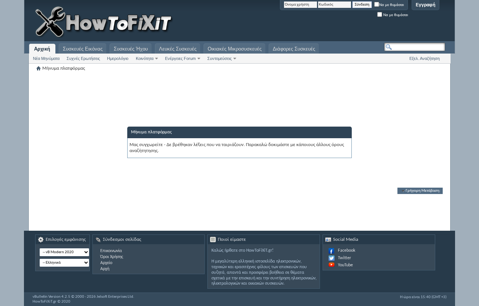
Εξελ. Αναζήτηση (424, 58)
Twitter (344, 258)
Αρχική (42, 49)
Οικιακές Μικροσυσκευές (235, 49)
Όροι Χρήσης (111, 257)
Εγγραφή (425, 4)
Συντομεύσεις (219, 58)
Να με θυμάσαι (391, 5)
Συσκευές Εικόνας (83, 49)
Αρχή (104, 269)
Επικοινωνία (111, 251)
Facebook (346, 250)
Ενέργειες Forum (180, 58)
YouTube (345, 265)
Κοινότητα (144, 58)
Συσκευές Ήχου (131, 49)
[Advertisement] (351, 22)
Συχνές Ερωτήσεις (83, 58)
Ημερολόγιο (117, 58)
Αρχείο (106, 263)
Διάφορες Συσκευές (294, 49)
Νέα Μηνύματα (46, 58)
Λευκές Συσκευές (177, 49)
